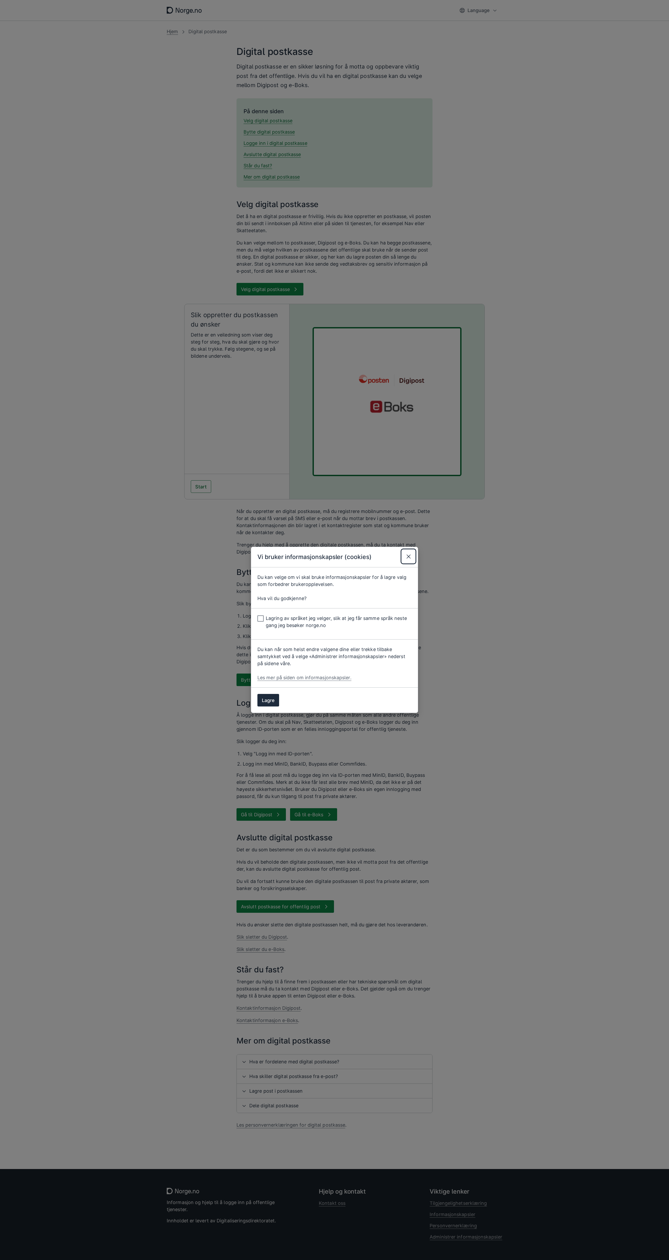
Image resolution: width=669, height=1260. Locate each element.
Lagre (268, 700)
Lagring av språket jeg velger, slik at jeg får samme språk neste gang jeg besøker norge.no (336, 622)
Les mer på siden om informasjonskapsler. (304, 678)
